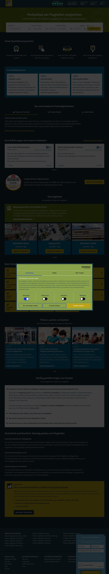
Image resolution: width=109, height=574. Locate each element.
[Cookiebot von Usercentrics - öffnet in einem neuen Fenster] (82, 267)
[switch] (45, 298)
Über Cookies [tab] (80, 273)
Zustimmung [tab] (29, 273)
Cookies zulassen (78, 305)
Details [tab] (54, 273)
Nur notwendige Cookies (30, 305)
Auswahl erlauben (54, 305)
